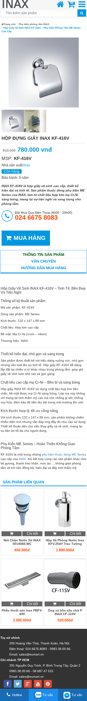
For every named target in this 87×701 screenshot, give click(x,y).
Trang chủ (10, 24)
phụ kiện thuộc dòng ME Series (64, 454)
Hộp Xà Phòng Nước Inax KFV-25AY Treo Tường (65, 542)
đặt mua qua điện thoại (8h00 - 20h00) (43, 216)
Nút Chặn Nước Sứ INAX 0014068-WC (22, 542)
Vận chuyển (43, 261)
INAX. (23, 459)
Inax (26, 165)
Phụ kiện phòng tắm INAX (34, 24)
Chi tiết (32, 534)
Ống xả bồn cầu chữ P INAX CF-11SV (65, 612)
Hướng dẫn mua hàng (43, 268)
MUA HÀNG (30, 238)
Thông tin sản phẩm (43, 255)
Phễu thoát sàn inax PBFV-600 (22, 612)
